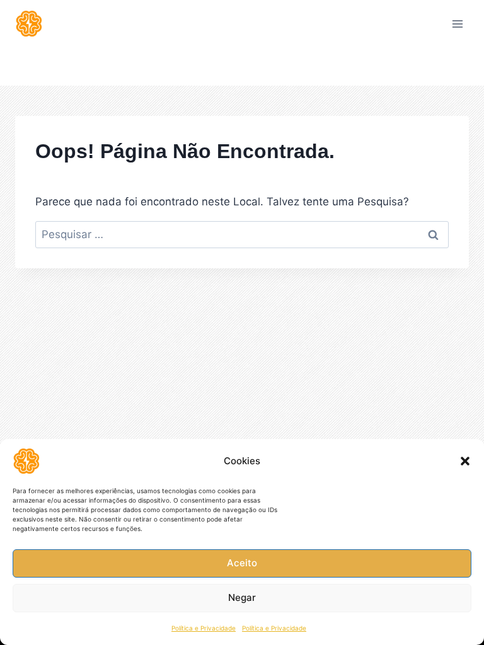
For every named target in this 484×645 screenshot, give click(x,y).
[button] (465, 461)
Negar (242, 597)
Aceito (242, 563)
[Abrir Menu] (457, 23)
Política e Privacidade (203, 628)
